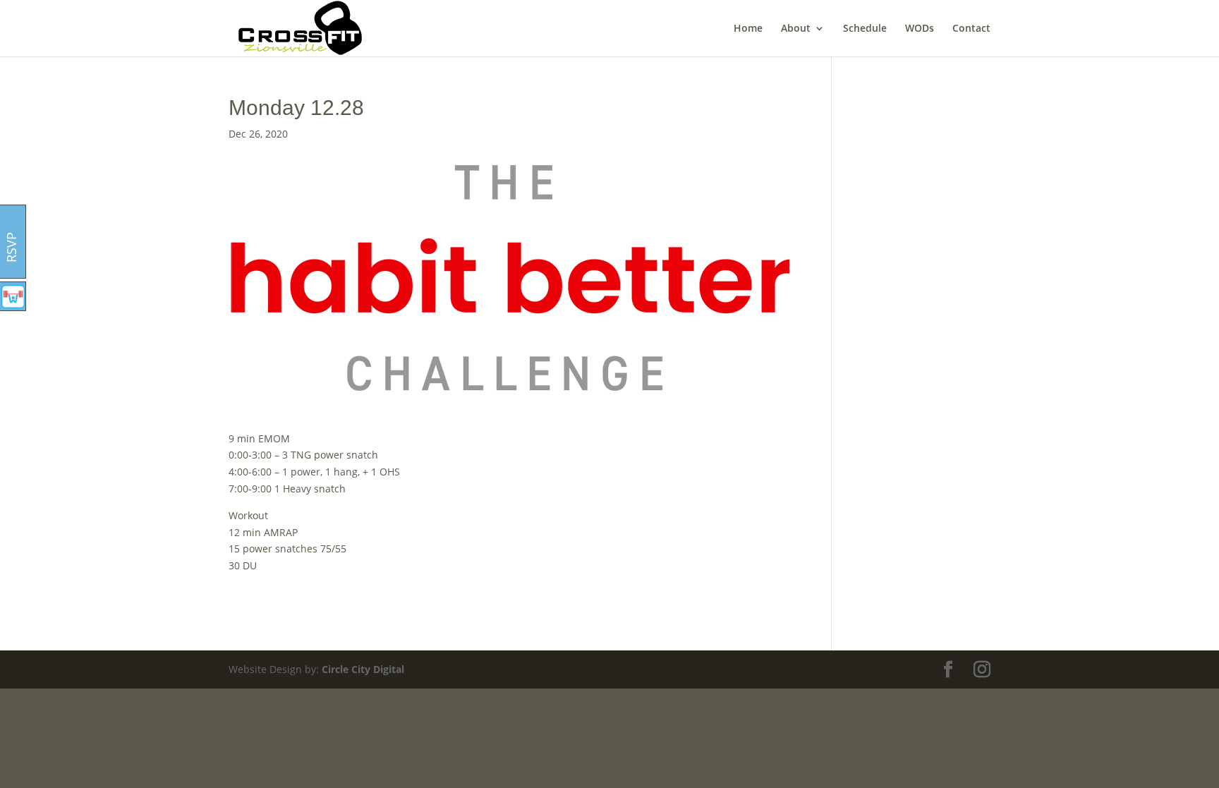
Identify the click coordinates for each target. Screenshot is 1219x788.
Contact (971, 29)
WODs (919, 29)
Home (748, 29)
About (796, 29)
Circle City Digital (363, 669)
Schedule (865, 29)
